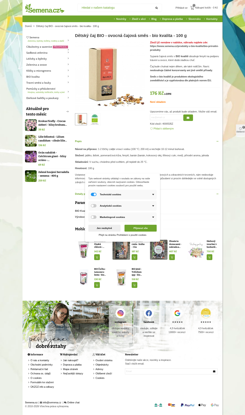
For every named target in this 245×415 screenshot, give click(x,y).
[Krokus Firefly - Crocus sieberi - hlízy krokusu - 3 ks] (31, 125)
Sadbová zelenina (37, 52)
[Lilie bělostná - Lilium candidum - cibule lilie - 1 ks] (31, 141)
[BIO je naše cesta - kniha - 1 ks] (121, 249)
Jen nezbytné (104, 228)
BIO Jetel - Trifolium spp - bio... (137, 272)
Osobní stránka (104, 360)
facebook (149, 322)
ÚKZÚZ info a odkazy (42, 386)
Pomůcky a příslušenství (45, 90)
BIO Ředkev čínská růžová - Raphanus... (100, 244)
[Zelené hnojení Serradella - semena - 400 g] (31, 176)
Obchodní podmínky (41, 364)
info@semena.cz (52, 402)
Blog (153, 18)
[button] (61, 111)
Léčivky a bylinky (36, 58)
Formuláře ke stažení (42, 382)
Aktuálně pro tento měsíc (37, 111)
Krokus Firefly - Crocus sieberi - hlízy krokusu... (52, 123)
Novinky (121, 18)
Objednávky (102, 364)
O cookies (36, 378)
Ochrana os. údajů (40, 373)
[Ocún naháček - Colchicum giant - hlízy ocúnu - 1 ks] (31, 156)
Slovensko (194, 18)
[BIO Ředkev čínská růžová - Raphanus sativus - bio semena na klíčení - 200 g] (83, 249)
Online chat (73, 402)
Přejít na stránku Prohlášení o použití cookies (122, 235)
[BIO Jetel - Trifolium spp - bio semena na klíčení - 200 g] (121, 277)
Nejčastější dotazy (73, 373)
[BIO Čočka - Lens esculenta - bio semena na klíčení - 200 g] (83, 277)
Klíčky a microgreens (38, 70)
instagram (120, 322)
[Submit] (157, 8)
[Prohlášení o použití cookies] (94, 378)
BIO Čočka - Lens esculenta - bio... (100, 272)
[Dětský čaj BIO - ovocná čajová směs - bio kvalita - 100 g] (110, 75)
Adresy (99, 369)
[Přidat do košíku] (97, 257)
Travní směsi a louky (38, 82)
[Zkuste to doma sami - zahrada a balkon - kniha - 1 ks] (159, 249)
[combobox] (115, 8)
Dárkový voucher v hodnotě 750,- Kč (212, 244)
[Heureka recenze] (205, 313)
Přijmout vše (141, 228)
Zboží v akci (139, 18)
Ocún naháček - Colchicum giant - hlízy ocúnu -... (52, 156)
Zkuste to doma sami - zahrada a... (175, 244)
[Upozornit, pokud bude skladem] (188, 117)
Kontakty (212, 18)
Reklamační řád (39, 369)
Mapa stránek (70, 369)
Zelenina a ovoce (36, 64)
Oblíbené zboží (104, 373)
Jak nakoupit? (70, 360)
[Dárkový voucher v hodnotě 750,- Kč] (196, 249)
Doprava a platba (172, 18)
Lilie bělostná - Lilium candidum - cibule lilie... (52, 138)
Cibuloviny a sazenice (46, 46)
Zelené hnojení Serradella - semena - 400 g (53, 174)
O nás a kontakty (39, 360)
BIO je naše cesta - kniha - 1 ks (138, 244)
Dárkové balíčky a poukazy (42, 98)
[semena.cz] (45, 8)
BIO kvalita (33, 76)
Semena (46, 39)
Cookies (100, 378)
